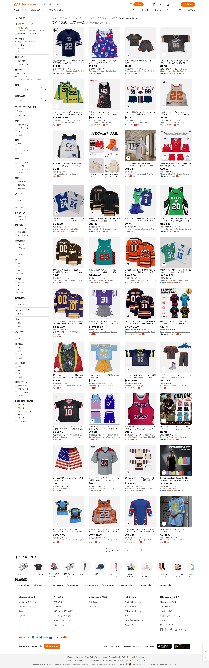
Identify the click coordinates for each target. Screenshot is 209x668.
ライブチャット (130, 607)
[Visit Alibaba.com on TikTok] (185, 629)
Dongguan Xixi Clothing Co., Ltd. (136, 386)
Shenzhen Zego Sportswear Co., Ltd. (173, 122)
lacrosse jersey (24, 585)
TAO (123, 657)
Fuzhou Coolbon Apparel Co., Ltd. (65, 174)
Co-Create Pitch (25, 607)
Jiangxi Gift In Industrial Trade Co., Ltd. (103, 280)
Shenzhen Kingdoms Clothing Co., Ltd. (103, 332)
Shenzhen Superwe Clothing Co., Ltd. (174, 280)
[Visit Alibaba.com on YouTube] (180, 629)
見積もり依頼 (94, 607)
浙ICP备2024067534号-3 (166, 664)
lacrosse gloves (75, 585)
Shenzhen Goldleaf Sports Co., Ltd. (66, 488)
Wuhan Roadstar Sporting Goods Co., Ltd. (68, 540)
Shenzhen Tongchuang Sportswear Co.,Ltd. (140, 229)
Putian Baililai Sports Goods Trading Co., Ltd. (140, 332)
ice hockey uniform (166, 585)
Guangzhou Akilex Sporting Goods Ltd (139, 488)
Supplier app (116, 646)
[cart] (162, 5)
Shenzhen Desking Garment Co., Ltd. (66, 437)
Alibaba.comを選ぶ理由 (27, 602)
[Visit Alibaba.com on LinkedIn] (166, 629)
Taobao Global (114, 657)
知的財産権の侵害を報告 (134, 620)
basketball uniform (127, 585)
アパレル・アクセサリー (69, 18)
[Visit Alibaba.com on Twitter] (171, 629)
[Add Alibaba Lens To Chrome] (52, 646)
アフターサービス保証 (62, 616)
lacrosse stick (41, 585)
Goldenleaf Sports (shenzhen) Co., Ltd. (67, 386)
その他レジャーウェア (106, 18)
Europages (140, 657)
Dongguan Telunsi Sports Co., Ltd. (173, 437)
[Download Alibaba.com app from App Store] (164, 646)
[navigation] (32, 284)
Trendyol (130, 657)
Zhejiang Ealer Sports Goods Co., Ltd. (102, 229)
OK (45, 89)
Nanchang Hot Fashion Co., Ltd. (172, 488)
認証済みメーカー (96, 602)
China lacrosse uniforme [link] (128, 18)
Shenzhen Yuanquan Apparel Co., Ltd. (138, 122)
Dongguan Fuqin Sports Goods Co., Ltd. (175, 332)
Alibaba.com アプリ (131, 646)
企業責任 (22, 611)
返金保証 (57, 607)
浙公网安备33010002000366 (144, 664)
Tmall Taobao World (92, 657)
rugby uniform (109, 585)
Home (54, 18)
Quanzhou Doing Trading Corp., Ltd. (66, 334)
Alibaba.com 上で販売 (168, 602)
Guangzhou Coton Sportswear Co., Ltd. (67, 280)
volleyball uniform (147, 585)
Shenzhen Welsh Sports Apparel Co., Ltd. (140, 437)
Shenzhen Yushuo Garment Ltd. (172, 540)
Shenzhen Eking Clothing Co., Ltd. (65, 229)
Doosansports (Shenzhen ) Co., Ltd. (173, 386)
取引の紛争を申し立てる (134, 611)
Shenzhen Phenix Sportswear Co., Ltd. (174, 174)
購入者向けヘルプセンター (135, 602)
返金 (126, 616)
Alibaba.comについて (27, 597)
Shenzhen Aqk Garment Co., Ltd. (101, 386)
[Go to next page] (142, 550)
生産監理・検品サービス (63, 620)
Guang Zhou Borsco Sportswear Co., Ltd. (175, 229)
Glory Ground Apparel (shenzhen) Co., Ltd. (140, 280)
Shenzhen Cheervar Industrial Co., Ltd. (139, 174)
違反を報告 (129, 625)
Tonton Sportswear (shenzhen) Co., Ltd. (139, 71)
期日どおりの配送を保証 (63, 611)
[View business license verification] (126, 664)
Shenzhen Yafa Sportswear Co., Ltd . (66, 122)
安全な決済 (58, 602)
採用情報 (22, 616)
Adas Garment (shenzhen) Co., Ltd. (102, 488)
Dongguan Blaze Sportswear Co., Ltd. (102, 122)
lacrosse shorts (92, 585)
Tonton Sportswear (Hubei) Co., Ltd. (138, 540)
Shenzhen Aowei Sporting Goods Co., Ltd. (68, 71)
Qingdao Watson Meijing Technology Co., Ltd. (104, 437)
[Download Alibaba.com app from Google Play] (182, 646)
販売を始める (165, 607)
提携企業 (163, 620)
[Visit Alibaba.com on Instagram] (175, 629)
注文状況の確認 (166, 611)
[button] (131, 4)
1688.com (79, 657)
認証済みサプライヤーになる (171, 616)
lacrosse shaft (58, 585)
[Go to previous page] (103, 550)
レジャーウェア (88, 18)
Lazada (104, 657)
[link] (206, 645)
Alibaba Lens (24, 646)
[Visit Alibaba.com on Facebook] (161, 629)
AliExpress (70, 657)
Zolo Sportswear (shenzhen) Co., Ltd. (102, 71)
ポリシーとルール (60, 625)
